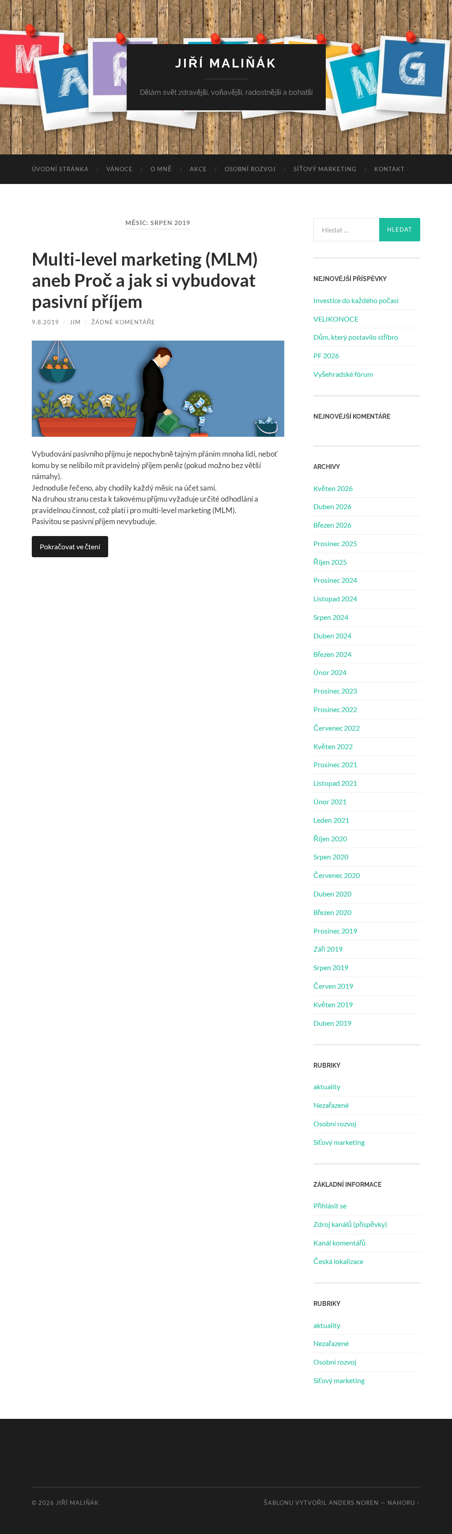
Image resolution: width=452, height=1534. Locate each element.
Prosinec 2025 (335, 543)
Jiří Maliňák (226, 63)
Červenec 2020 (336, 875)
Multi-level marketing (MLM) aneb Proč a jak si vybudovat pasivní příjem (145, 280)
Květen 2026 (333, 488)
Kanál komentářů (339, 1242)
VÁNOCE (119, 169)
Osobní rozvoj (250, 169)
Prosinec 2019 (335, 930)
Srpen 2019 (330, 967)
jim (75, 322)
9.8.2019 (45, 322)
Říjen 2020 (330, 838)
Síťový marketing (325, 169)
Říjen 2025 (330, 562)
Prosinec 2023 (335, 690)
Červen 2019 (333, 986)
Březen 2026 (332, 525)
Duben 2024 (332, 635)
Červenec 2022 (336, 728)
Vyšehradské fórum (343, 374)
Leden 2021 (331, 820)
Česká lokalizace (338, 1261)
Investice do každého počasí (356, 300)
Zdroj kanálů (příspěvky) (350, 1224)
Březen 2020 (332, 912)
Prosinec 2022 (335, 709)
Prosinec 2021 (335, 764)
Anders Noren (354, 1502)
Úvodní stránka (60, 169)
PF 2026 (326, 355)
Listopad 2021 (335, 783)
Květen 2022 (333, 746)
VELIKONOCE (335, 319)
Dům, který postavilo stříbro (355, 337)
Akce (198, 169)
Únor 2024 (330, 672)
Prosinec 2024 (335, 580)
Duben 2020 (332, 893)
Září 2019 (328, 949)
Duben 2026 (332, 506)
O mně (161, 169)
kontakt (389, 169)
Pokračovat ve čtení (70, 546)
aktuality (326, 1086)
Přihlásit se (330, 1205)
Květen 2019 (333, 1004)
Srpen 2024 (330, 617)
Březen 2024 (332, 654)
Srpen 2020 (330, 856)
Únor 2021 (330, 801)
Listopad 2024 (335, 598)
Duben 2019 (332, 1023)
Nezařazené (331, 1105)
